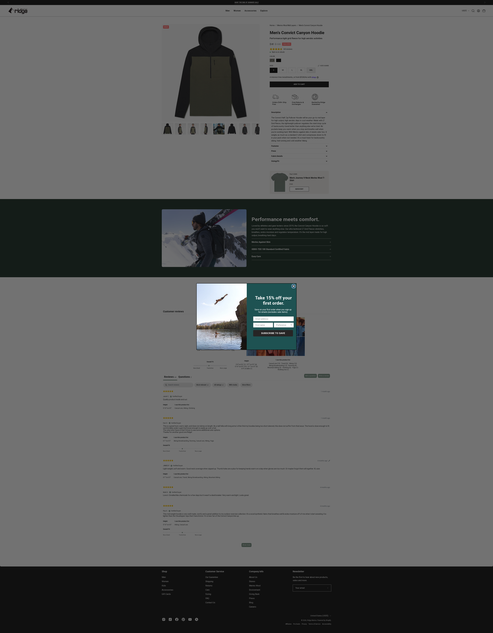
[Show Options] (291, 325)
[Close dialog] (294, 286)
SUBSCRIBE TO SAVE (273, 333)
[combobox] (283, 325)
